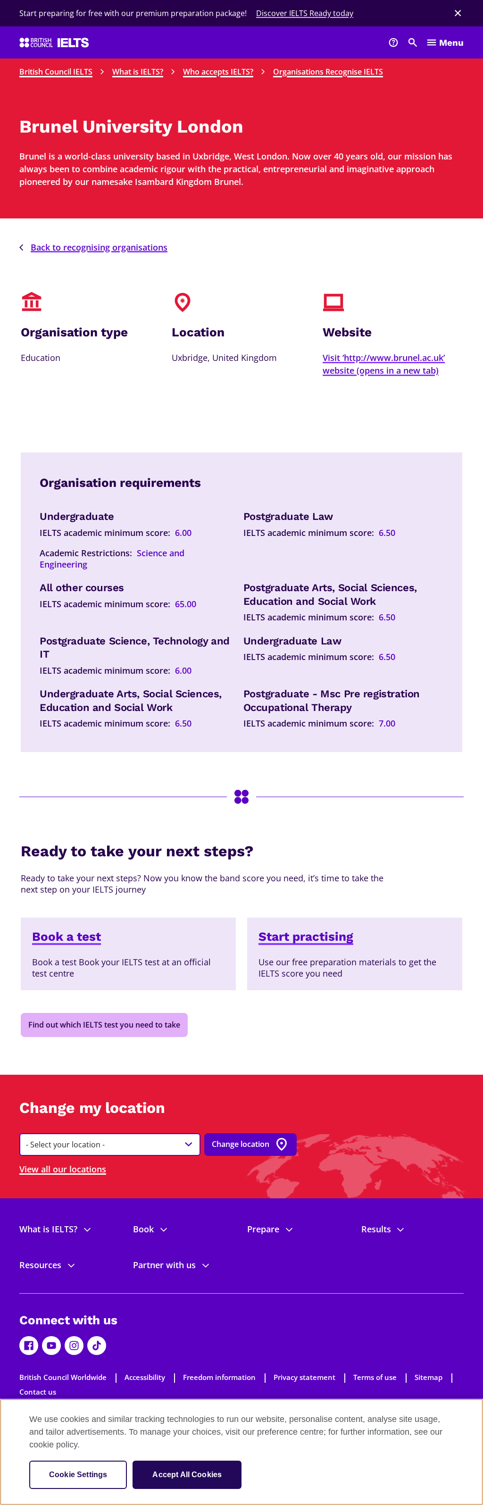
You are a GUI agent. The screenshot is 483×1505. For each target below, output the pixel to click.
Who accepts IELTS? (218, 72)
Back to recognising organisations (99, 247)
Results (376, 1229)
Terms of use (375, 1377)
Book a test (66, 936)
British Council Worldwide (63, 1377)
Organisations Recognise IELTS (328, 72)
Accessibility (145, 1377)
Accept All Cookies (187, 1475)
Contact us (37, 1391)
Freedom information (219, 1377)
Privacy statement (304, 1377)
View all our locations (62, 1169)
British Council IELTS (55, 72)
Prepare (263, 1229)
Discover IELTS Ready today (304, 13)
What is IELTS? (137, 72)
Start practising (305, 936)
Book (143, 1229)
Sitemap (428, 1377)
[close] (458, 13)
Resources (40, 1265)
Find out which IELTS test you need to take (104, 1025)
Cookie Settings (78, 1475)
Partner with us (164, 1265)
